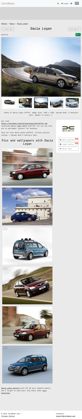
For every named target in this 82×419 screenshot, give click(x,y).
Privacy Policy (8, 416)
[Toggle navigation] (77, 3)
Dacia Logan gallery (10, 388)
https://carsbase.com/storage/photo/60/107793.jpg (24, 123)
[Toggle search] (58, 3)
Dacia (12, 24)
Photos (4, 24)
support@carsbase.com (65, 416)
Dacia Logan (22, 24)
